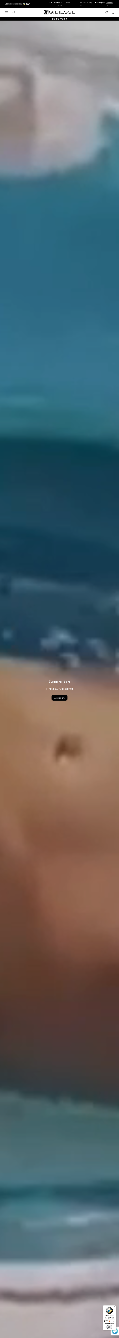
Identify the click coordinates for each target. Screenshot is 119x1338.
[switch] (109, 1327)
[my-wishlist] (106, 12)
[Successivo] (76, 4)
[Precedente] (43, 4)
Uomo (63, 18)
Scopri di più (109, 3)
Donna (55, 18)
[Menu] (114, 1307)
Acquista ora (59, 698)
